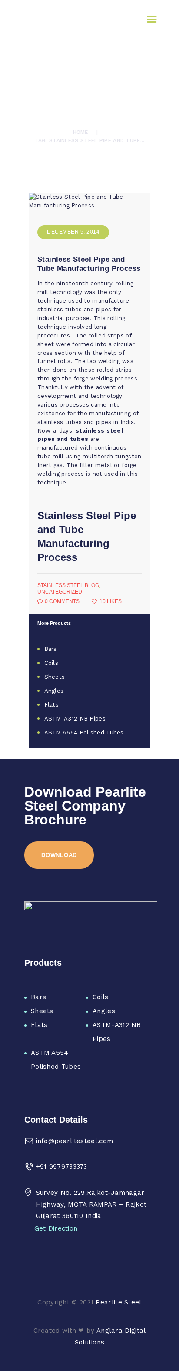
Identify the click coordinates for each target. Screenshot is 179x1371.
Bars (50, 649)
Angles (54, 690)
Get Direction (56, 1228)
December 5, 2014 (73, 232)
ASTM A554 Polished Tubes (84, 732)
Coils (51, 663)
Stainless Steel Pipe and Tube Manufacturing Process (88, 264)
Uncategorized (59, 592)
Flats (51, 704)
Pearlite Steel (118, 1302)
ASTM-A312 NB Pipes (75, 718)
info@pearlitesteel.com (74, 1141)
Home (80, 132)
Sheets (54, 677)
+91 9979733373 (61, 1167)
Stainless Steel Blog (68, 585)
